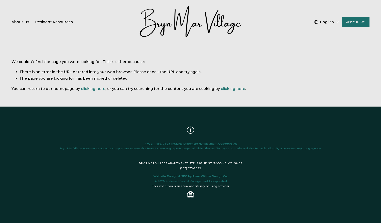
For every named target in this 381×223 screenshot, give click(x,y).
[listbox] (326, 22)
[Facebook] (190, 130)
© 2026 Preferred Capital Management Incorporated (190, 181)
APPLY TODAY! (355, 22)
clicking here (93, 88)
